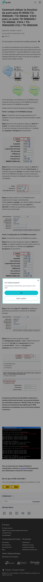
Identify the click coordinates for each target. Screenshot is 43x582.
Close (38, 280)
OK (21, 293)
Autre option (21, 298)
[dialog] (21, 291)
